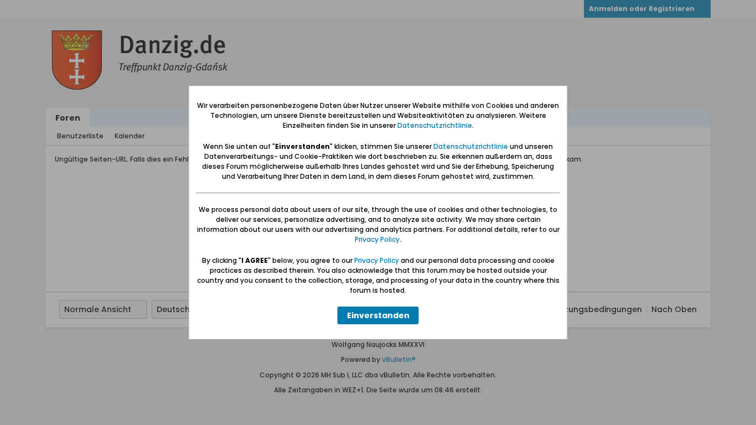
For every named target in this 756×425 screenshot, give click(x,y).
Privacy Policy (377, 239)
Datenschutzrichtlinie (434, 125)
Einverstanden (378, 315)
